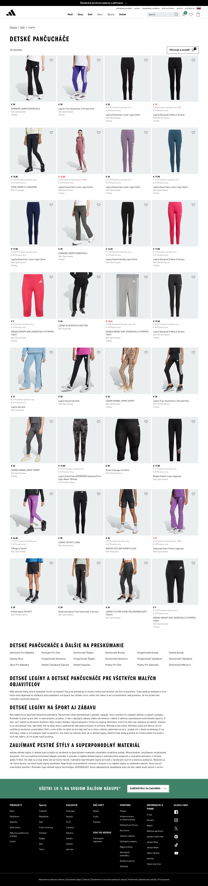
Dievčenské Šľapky (83, 653)
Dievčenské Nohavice (116, 659)
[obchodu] (11, 13)
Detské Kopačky (81, 665)
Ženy (80, 14)
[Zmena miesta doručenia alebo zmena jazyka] (199, 8)
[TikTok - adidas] (186, 845)
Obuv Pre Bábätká (19, 665)
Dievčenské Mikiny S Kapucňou (179, 665)
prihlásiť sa (189, 8)
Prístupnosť (163, 880)
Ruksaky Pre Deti (51, 653)
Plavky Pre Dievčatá (147, 665)
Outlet (122, 14)
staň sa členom (168, 8)
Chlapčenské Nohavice (54, 659)
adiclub (180, 8)
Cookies (86, 880)
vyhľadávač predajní (124, 8)
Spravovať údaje (73, 880)
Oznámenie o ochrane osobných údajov (109, 880)
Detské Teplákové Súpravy (55, 665)
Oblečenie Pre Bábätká (22, 653)
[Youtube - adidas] (186, 853)
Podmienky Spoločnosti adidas (142, 880)
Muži (70, 14)
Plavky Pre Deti (113, 665)
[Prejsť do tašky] (198, 14)
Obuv (100, 14)
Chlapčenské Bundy (147, 653)
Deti (90, 14)
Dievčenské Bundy (115, 653)
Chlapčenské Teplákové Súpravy (149, 659)
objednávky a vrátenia (150, 8)
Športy (111, 14)
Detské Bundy (176, 653)
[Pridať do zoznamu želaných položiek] (51, 61)
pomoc (137, 8)
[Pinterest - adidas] (186, 837)
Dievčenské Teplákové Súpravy (180, 659)
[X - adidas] (186, 829)
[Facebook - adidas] (186, 812)
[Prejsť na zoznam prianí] (191, 14)
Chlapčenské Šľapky (84, 659)
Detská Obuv (16, 659)
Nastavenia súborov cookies (52, 880)
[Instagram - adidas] (186, 821)
